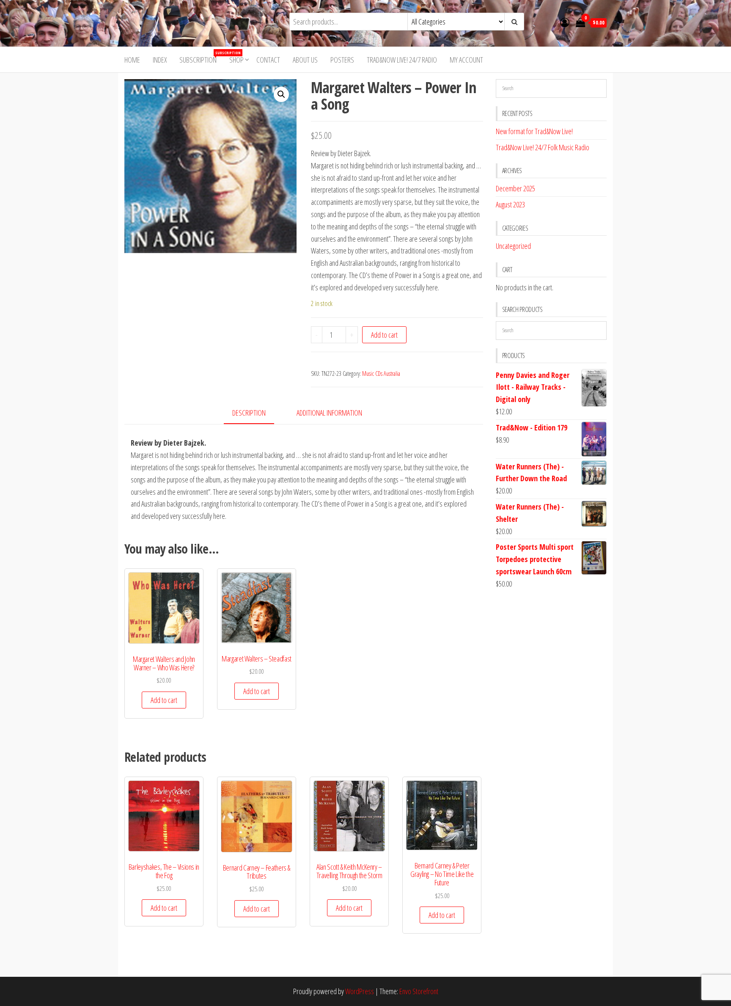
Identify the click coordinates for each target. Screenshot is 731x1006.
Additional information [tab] (329, 413)
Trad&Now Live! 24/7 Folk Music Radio (542, 147)
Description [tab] (249, 413)
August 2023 (510, 204)
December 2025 (515, 188)
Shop (236, 60)
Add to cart (384, 335)
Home (132, 60)
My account (466, 60)
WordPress (359, 991)
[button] (281, 94)
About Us (305, 60)
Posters (342, 60)
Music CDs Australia (381, 373)
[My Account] (564, 22)
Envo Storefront (418, 991)
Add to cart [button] (164, 700)
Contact (268, 60)
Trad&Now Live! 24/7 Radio (402, 60)
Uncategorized (513, 246)
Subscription (201, 57)
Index (160, 60)
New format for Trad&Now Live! (534, 131)
